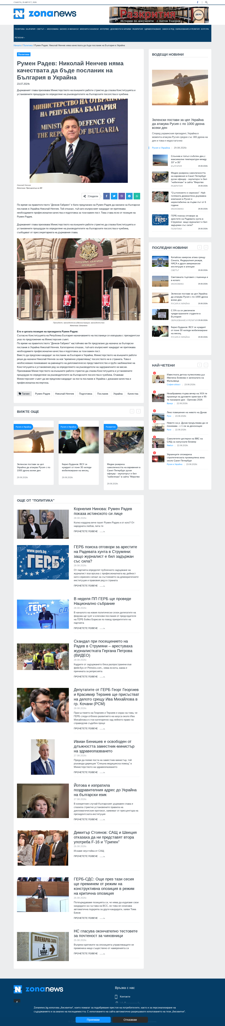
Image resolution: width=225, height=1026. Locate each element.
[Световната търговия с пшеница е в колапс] (160, 281)
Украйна (118, 393)
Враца (170, 403)
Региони (19, 38)
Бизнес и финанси (69, 29)
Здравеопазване (152, 29)
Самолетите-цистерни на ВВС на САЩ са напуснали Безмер (185, 440)
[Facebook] (197, 2)
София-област (174, 384)
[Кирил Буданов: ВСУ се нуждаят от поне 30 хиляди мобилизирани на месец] (79, 440)
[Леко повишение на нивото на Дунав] (158, 417)
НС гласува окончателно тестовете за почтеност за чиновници (106, 933)
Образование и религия (187, 29)
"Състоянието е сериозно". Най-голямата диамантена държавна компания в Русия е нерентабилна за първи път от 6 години (188, 198)
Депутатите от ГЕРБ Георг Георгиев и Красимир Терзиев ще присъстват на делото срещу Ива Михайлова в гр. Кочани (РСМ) (106, 696)
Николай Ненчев (64, 393)
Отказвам (130, 1019)
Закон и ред (168, 29)
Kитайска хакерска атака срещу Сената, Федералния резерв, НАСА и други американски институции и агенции (188, 262)
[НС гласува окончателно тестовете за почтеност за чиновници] (43, 946)
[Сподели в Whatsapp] (137, 196)
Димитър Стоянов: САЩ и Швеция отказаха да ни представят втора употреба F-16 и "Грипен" (105, 837)
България (30, 29)
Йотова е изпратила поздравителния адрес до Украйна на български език (105, 790)
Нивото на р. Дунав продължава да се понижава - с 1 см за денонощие (187, 424)
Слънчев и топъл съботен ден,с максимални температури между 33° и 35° (189, 159)
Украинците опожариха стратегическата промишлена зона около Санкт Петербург (186, 457)
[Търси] (206, 2)
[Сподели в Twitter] (114, 196)
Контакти (125, 996)
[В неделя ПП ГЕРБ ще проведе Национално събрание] (43, 614)
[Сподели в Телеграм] (129, 196)
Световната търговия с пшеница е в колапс (189, 278)
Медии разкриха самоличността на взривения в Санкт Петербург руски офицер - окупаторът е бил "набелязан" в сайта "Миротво (123, 470)
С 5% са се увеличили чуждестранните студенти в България (185, 313)
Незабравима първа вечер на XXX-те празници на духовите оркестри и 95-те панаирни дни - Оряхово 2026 (187, 396)
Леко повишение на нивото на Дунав (187, 412)
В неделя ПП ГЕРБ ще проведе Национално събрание (102, 601)
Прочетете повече (86, 531)
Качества (133, 393)
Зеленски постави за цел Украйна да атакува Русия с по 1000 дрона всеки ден (33, 467)
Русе (169, 416)
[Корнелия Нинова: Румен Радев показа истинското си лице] (43, 524)
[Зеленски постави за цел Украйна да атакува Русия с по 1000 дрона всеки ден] (34, 440)
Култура (205, 29)
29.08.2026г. (180, 147)
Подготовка (85, 393)
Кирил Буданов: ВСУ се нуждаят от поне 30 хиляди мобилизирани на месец (76, 467)
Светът (41, 29)
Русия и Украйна (23, 427)
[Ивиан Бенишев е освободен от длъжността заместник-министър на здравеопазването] (43, 757)
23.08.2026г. (190, 384)
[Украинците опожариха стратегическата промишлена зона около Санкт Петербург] (158, 459)
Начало (17, 45)
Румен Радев (42, 393)
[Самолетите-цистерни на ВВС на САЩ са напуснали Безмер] (158, 443)
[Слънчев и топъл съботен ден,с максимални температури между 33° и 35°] (160, 160)
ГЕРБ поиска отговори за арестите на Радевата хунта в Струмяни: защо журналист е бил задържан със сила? (105, 554)
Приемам (93, 1019)
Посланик (102, 393)
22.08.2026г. (182, 403)
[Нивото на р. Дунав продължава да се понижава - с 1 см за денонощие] (158, 427)
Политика (20, 29)
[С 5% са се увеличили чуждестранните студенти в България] (160, 314)
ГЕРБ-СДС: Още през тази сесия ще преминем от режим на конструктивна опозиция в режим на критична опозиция (104, 886)
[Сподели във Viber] (121, 196)
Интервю (104, 29)
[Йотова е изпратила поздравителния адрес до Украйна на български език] (43, 801)
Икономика (52, 29)
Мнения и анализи (89, 29)
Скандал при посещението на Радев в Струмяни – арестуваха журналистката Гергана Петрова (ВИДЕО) (103, 648)
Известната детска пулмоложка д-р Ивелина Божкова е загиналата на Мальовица (186, 377)
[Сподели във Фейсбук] (106, 196)
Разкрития (137, 29)
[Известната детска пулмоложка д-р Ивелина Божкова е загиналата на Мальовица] (158, 379)
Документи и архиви (120, 29)
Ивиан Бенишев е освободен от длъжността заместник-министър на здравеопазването (104, 746)
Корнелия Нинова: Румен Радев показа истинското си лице (103, 511)
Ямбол (170, 445)
